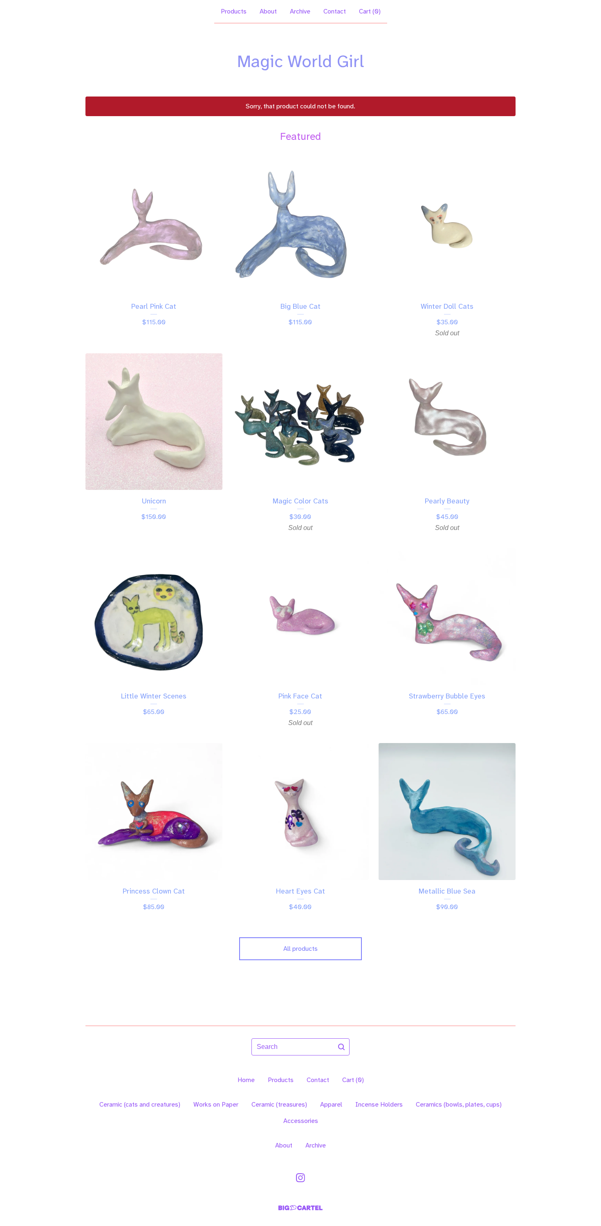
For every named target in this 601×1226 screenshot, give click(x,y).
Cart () (370, 11)
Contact (334, 11)
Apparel (331, 1104)
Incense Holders (379, 1104)
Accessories (300, 1120)
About (268, 11)
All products (300, 948)
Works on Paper (215, 1104)
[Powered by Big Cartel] (300, 1208)
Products (234, 11)
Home (246, 1080)
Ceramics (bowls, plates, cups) (459, 1104)
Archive (300, 11)
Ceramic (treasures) (279, 1104)
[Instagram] (300, 1178)
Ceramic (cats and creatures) (139, 1104)
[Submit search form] (341, 1047)
